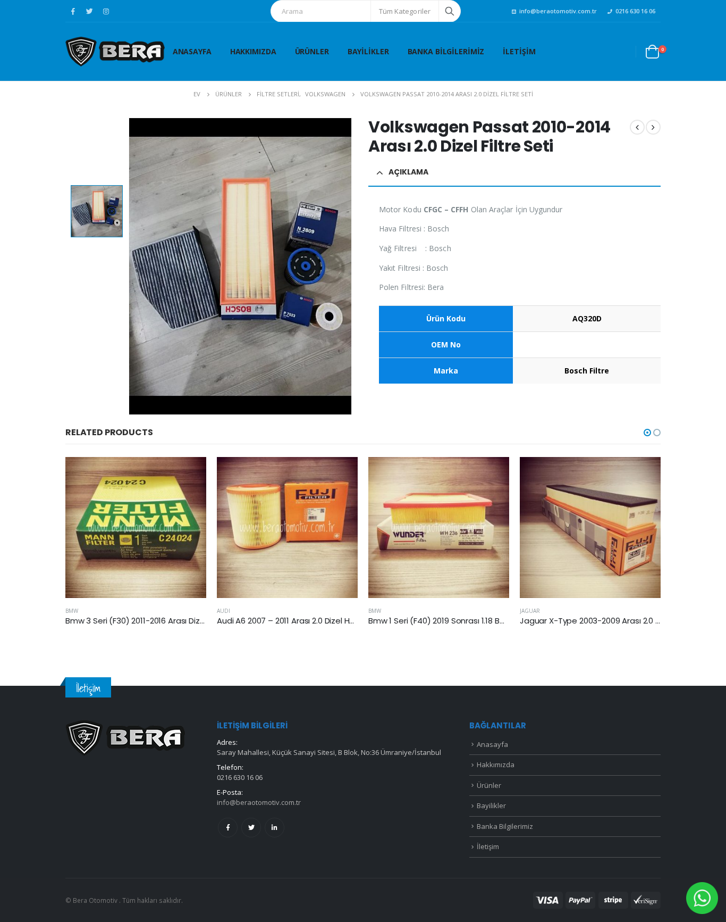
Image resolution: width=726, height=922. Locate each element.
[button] (647, 432)
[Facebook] (73, 11)
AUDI (223, 610)
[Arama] (449, 11)
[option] (96, 211)
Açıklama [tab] (408, 172)
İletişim (519, 51)
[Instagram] (106, 11)
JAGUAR (530, 610)
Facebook (228, 827)
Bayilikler (368, 51)
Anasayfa (192, 51)
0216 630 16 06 (635, 11)
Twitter (251, 827)
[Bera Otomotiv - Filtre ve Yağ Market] (115, 52)
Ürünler (312, 51)
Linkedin (274, 827)
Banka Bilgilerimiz (446, 51)
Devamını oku (188, 474)
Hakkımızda (253, 51)
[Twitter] (89, 11)
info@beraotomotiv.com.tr (558, 11)
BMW (71, 610)
